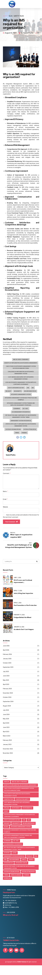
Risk (5, 859)
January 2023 (7, 744)
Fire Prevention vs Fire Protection (25, 605)
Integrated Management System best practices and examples (21, 399)
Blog (11, 16)
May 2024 (6, 718)
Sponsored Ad (8, 863)
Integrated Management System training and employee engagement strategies (21, 404)
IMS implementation (30, 391)
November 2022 (8, 753)
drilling (6, 808)
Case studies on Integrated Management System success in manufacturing (21, 367)
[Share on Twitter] (21, 437)
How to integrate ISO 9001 (16, 387)
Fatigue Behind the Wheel (22, 617)
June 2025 (6, 676)
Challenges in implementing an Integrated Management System (21, 372)
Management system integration (21, 420)
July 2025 (6, 671)
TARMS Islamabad (16, 875)
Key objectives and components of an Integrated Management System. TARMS (20, 416)
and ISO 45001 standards (20, 359)
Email (5, 499)
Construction (8, 799)
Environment (16, 808)
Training (24, 432)
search (31, 859)
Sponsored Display (21, 863)
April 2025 (6, 684)
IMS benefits (17, 391)
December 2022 (8, 749)
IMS (33, 387)
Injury (6, 826)
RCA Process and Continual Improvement (23, 581)
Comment (7, 473)
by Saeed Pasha (27, 33)
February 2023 (7, 740)
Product (29, 856)
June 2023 (6, 727)
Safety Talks (19, 16)
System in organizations (13, 429)
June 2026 (6, 646)
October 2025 (7, 663)
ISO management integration (21, 412)
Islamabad (16, 408)
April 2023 (6, 731)
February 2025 (7, 688)
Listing (14, 852)
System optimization (29, 429)
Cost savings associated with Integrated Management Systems (21, 378)
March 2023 (6, 736)
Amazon (6, 781)
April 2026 (6, 650)
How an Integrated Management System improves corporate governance (20, 383)
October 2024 (7, 697)
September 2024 (8, 701)
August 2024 (7, 706)
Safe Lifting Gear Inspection (23, 593)
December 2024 (8, 693)
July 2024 (6, 710)
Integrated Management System (21, 394)
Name (5, 491)
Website (5, 507)
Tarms (17, 432)
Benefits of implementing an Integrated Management (20, 363)
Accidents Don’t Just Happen (24, 629)
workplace (7, 878)
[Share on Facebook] (17, 437)
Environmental (27, 808)
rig (36, 856)
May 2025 (6, 680)
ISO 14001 (25, 408)
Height (6, 811)
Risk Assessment (14, 859)
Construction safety (22, 799)
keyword (7, 852)
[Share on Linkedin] (24, 437)
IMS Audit (8, 391)
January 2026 (7, 658)
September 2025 (8, 667)
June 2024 (6, 714)
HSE (28, 387)
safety (24, 859)
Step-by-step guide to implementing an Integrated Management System (21, 425)
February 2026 (7, 654)
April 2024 (6, 723)
